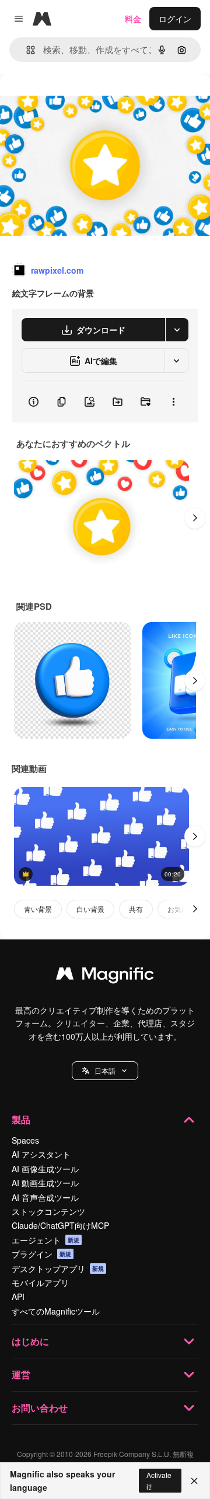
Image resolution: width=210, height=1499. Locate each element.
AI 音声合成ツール (45, 1197)
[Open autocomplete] (26, 50)
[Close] (194, 1481)
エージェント (45, 1240)
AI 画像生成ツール (45, 1169)
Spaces (25, 1140)
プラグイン (41, 1254)
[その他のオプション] (173, 401)
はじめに (30, 1341)
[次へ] (194, 518)
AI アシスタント (41, 1154)
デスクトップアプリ (58, 1268)
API (18, 1296)
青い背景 (38, 909)
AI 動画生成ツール (45, 1183)
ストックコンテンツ (48, 1211)
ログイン (175, 19)
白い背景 (90, 909)
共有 (136, 909)
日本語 (105, 1070)
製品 (21, 1119)
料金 (133, 19)
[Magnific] (105, 976)
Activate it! (159, 1480)
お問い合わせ (40, 1407)
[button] (105, 1070)
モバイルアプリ (40, 1282)
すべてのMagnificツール (56, 1311)
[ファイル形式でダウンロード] (176, 329)
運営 (21, 1374)
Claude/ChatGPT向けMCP (60, 1225)
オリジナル (80, 100)
